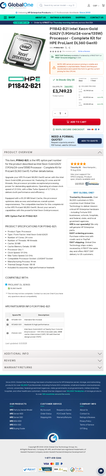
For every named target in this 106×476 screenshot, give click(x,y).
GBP (95, 5)
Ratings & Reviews (60, 17)
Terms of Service (87, 425)
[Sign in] (89, 5)
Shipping (81, 17)
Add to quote (89, 141)
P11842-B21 (31, 216)
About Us (40, 17)
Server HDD (16, 414)
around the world (62, 394)
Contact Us (96, 17)
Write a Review (84, 51)
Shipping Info (45, 417)
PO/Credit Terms (64, 414)
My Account (45, 410)
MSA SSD (15, 425)
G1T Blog (83, 428)
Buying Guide (17, 428)
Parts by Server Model (21, 410)
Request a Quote (64, 410)
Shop (12, 17)
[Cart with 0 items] (103, 5)
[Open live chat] (100, 470)
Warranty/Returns (64, 417)
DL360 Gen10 (16, 288)
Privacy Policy (85, 421)
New (81, 81)
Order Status (46, 414)
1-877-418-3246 (53, 458)
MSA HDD (16, 421)
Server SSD (16, 417)
